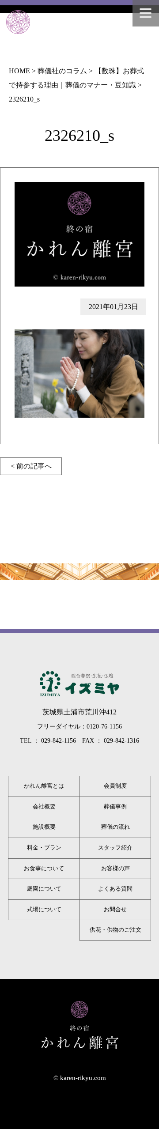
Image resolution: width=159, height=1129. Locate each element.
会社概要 (44, 807)
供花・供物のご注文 (115, 930)
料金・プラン (44, 848)
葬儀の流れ (115, 827)
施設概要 (44, 827)
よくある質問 (115, 889)
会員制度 (115, 786)
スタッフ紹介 (115, 848)
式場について (44, 909)
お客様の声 (115, 868)
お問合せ (115, 909)
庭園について (44, 889)
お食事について (44, 868)
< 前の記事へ (31, 466)
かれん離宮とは (44, 786)
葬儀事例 (115, 807)
